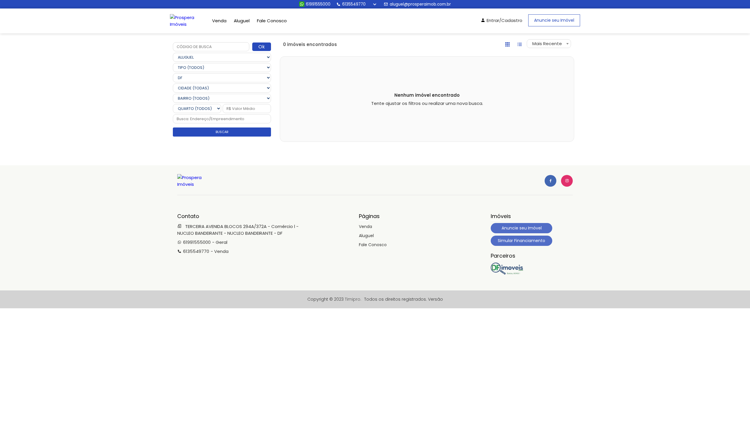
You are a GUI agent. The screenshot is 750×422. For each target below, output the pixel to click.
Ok (261, 46)
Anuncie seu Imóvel (554, 20)
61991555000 (318, 4)
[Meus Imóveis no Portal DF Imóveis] (507, 273)
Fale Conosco (272, 21)
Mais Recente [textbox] (547, 43)
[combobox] (549, 44)
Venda (219, 21)
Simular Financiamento (521, 241)
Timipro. (353, 299)
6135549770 (354, 4)
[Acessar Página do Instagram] (567, 181)
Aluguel (242, 21)
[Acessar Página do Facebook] (550, 181)
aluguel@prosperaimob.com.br (420, 4)
